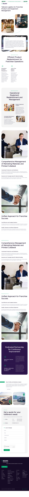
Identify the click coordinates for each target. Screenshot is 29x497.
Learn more (8, 389)
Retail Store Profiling (10, 480)
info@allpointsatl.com (25, 474)
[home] (4, 3)
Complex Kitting (9, 475)
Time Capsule (3, 474)
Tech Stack (2, 473)
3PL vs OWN (17, 477)
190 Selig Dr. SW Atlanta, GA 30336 (25, 473)
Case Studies (17, 473)
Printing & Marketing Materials (10, 477)
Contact (2, 477)
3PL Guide (17, 474)
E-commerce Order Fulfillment (10, 473)
